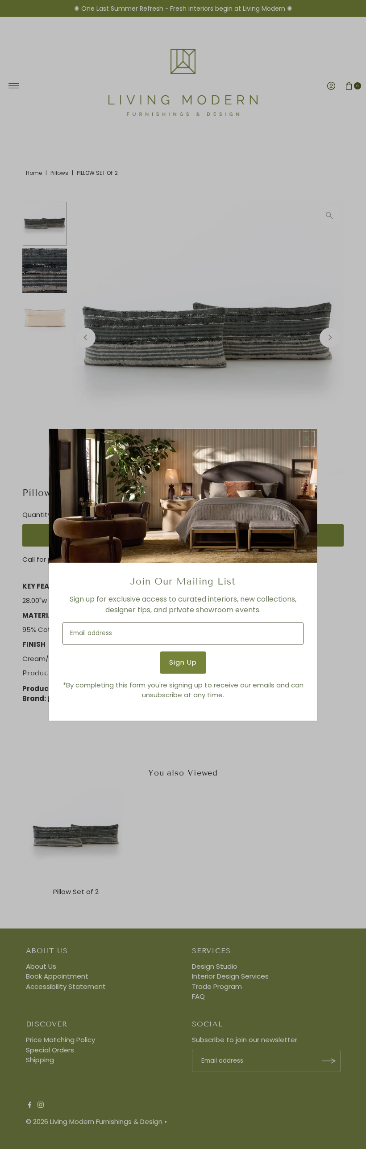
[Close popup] (307, 438)
